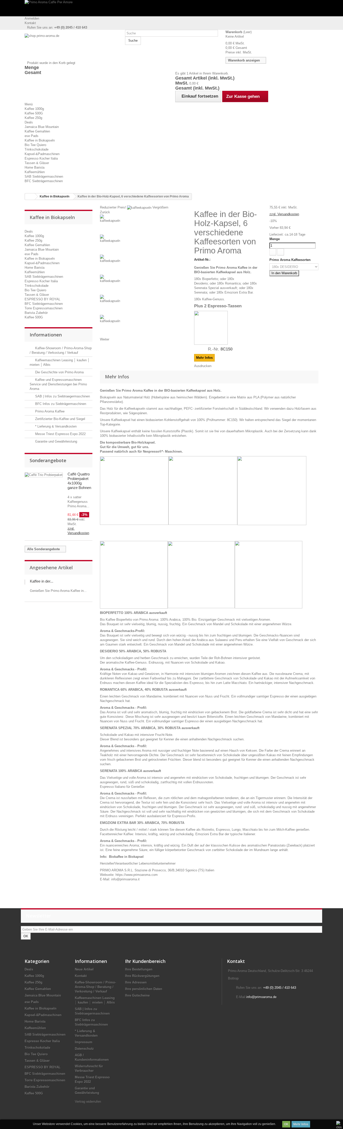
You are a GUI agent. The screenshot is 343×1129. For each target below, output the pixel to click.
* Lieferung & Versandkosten (55, 426)
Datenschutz (84, 1048)
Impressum (83, 1042)
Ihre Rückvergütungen (142, 976)
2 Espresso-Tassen (223, 306)
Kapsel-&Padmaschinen (42, 154)
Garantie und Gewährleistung (55, 441)
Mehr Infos (300, 1124)
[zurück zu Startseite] (30, 196)
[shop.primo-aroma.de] (71, 47)
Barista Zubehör (36, 313)
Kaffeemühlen (35, 172)
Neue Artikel (84, 969)
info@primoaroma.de (261, 997)
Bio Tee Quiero (35, 145)
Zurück (105, 212)
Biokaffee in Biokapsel (126, 857)
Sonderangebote (48, 460)
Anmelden (32, 18)
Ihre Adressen (136, 982)
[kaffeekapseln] (143, 225)
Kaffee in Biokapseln (40, 140)
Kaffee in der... (41, 581)
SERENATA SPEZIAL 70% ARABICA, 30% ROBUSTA (140, 728)
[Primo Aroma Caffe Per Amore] (171, 8)
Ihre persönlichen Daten (143, 989)
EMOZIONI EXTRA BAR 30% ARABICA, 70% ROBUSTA (142, 823)
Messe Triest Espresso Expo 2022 (60, 434)
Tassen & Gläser (37, 163)
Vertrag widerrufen (88, 1101)
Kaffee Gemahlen (37, 131)
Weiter (104, 339)
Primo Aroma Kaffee (49, 411)
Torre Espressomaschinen (44, 308)
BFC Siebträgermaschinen (44, 181)
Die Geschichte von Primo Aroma (59, 372)
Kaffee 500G (34, 113)
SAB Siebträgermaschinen (44, 176)
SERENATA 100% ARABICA (121, 771)
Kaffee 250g (33, 118)
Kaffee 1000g (34, 109)
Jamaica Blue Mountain (42, 127)
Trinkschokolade (36, 149)
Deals (29, 122)
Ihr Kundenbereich (145, 961)
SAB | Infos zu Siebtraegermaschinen (62, 396)
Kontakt (30, 23)
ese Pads (31, 136)
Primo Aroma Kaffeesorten (290, 260)
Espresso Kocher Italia (41, 158)
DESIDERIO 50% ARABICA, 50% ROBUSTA (133, 651)
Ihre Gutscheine (137, 995)
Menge (274, 239)
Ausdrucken (202, 366)
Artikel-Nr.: (202, 259)
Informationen (46, 335)
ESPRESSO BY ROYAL (42, 299)
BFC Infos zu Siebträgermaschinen (60, 404)
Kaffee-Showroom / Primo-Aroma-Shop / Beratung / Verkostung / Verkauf (95, 986)
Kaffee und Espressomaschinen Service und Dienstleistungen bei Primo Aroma (58, 384)
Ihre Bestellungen (138, 969)
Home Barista (34, 167)
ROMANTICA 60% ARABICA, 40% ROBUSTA (134, 689)
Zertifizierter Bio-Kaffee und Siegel (59, 419)
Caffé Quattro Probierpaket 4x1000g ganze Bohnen (79, 481)
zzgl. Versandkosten (284, 214)
